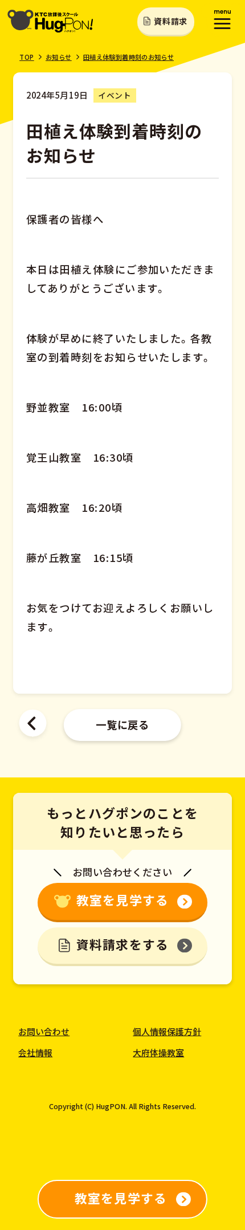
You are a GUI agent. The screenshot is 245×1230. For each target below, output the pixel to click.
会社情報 (35, 1052)
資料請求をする (122, 944)
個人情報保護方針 (167, 1031)
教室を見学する (122, 900)
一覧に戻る (123, 724)
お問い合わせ (44, 1031)
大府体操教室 (158, 1052)
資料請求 (170, 21)
